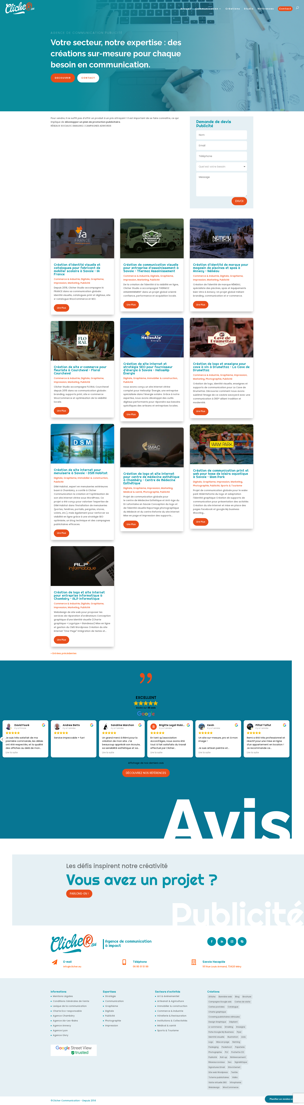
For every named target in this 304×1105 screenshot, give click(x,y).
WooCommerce (230, 1087)
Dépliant (233, 1021)
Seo (229, 1062)
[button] (2, 739)
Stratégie (110, 996)
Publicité (85, 282)
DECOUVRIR (63, 77)
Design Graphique (217, 1021)
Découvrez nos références (146, 773)
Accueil (185, 9)
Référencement (238, 1057)
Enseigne (240, 1027)
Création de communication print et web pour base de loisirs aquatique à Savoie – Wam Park (221, 473)
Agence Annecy (62, 1025)
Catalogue (233, 1006)
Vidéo (235, 1077)
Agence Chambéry (64, 1015)
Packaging (213, 1047)
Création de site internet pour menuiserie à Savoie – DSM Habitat (81, 471)
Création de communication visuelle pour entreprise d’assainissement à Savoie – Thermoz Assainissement (151, 268)
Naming (236, 1042)
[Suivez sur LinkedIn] (221, 941)
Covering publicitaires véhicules (224, 1016)
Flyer (239, 1032)
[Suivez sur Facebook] (211, 941)
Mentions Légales (63, 996)
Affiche (212, 996)
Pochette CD (237, 1052)
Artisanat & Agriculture (170, 1001)
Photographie (151, 492)
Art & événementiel (168, 996)
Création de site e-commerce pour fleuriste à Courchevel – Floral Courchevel (80, 370)
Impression (60, 282)
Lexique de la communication (70, 1006)
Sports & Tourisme (231, 485)
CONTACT (88, 77)
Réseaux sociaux (217, 1062)
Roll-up (223, 1057)
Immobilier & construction (93, 478)
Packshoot (227, 1047)
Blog (237, 996)
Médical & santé (132, 492)
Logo (211, 1042)
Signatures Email (217, 1067)
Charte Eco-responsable (67, 1011)
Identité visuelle (216, 1037)
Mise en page (222, 1042)
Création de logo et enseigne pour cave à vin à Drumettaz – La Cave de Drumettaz (221, 367)
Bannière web (225, 996)
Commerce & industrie (67, 279)
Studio (249, 9)
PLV (226, 1052)
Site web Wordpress (218, 1072)
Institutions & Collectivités (172, 1020)
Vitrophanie (235, 1082)
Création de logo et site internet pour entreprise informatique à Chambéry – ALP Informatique (79, 595)
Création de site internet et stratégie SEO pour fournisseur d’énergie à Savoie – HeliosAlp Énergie (148, 368)
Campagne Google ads (220, 1001)
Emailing (229, 1027)
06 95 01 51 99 (140, 966)
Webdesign (214, 1087)
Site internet (234, 1067)
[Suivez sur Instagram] (232, 941)
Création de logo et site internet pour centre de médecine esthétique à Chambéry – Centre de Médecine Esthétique (151, 478)
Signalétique (241, 1062)
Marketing (73, 282)
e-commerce (215, 1027)
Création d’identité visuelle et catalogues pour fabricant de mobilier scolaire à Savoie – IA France (77, 269)
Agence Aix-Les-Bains (65, 1020)
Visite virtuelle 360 (218, 1082)
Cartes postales (217, 1006)
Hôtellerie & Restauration (171, 1015)
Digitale (85, 279)
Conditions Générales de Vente (71, 1001)
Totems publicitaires (219, 1077)
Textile (234, 1072)
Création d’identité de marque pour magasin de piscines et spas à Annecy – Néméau (220, 268)
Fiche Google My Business (221, 1032)
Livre (243, 1037)
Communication (206, 9)
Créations (232, 9)
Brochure (247, 996)
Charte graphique (217, 1011)
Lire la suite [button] (12, 752)
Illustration (233, 1037)
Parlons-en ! (79, 894)
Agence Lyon (60, 1030)
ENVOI (239, 201)
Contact (285, 8)
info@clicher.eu (72, 966)
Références (266, 9)
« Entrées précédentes (63, 653)
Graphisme (97, 279)
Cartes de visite (242, 1001)
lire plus (61, 307)
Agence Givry (60, 1035)
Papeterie (240, 1047)
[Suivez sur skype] (242, 941)
